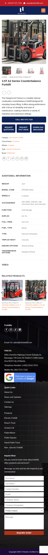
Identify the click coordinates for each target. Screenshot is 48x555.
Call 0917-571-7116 (24, 120)
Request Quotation (9, 128)
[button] (43, 10)
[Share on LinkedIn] (26, 159)
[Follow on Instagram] (11, 330)
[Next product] (4, 92)
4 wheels (11, 145)
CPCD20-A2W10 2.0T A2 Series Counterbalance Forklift (35, 307)
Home (4, 77)
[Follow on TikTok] (15, 330)
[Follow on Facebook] (6, 330)
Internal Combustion (13, 149)
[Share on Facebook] (9, 159)
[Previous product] (9, 92)
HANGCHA (11, 153)
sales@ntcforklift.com (34, 3)
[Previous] (6, 41)
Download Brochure (38, 128)
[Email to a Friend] (17, 159)
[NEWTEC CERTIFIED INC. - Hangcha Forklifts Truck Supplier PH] (21, 10)
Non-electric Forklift (20, 77)
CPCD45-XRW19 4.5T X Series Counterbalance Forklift (11, 307)
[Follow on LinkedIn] (20, 330)
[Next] (42, 41)
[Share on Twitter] (13, 159)
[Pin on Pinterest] (22, 159)
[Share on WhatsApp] (4, 159)
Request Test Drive (23, 128)
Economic (16, 141)
